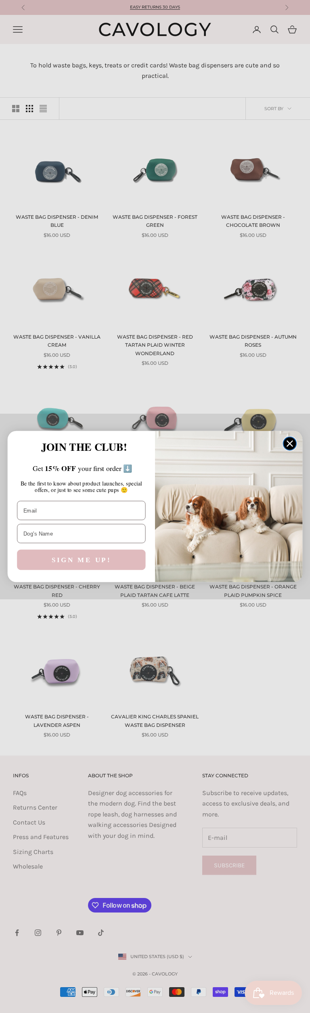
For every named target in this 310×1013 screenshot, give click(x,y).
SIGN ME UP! (81, 560)
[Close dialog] (290, 443)
